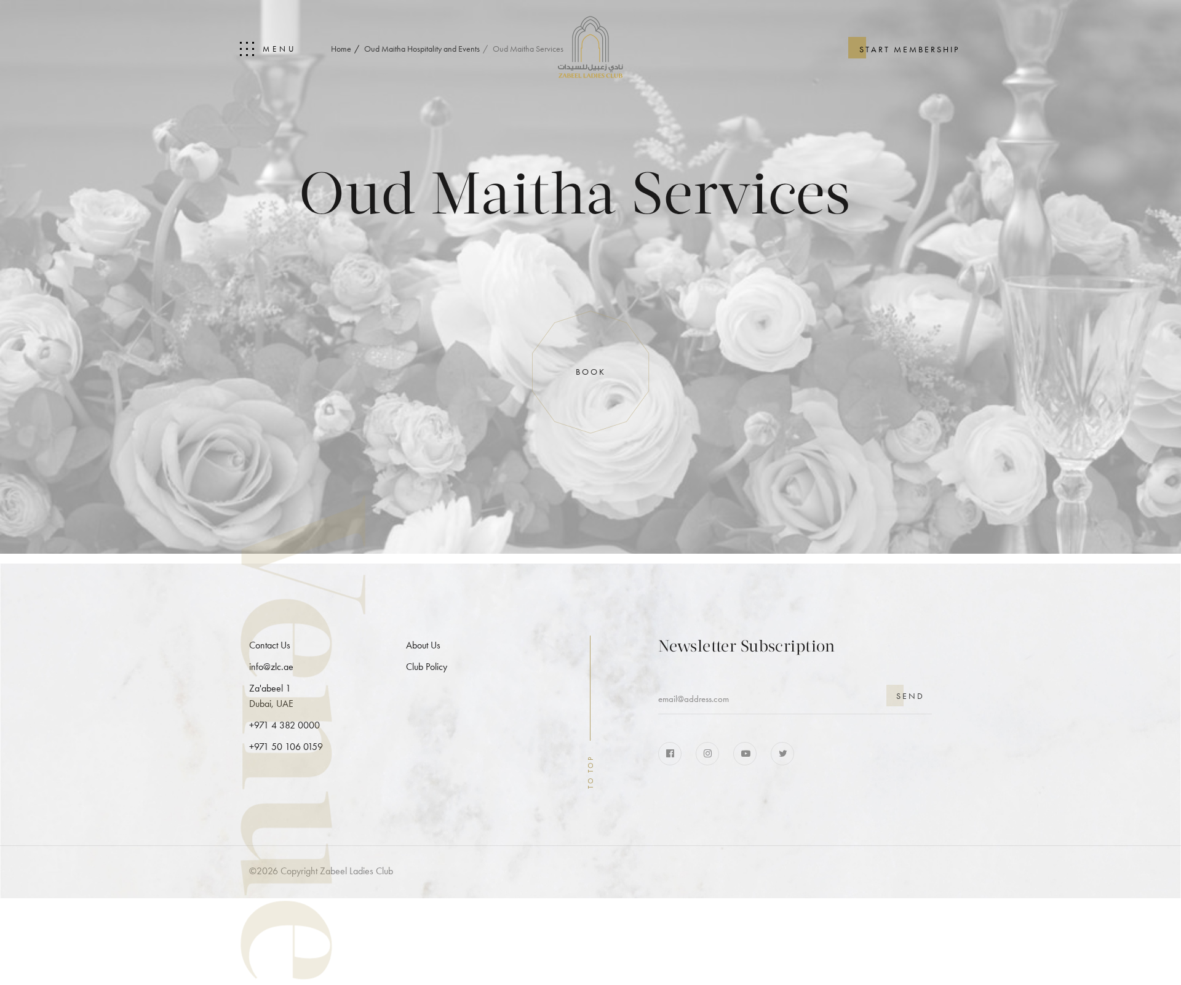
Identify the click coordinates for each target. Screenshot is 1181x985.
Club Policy (426, 666)
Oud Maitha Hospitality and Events (422, 49)
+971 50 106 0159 (286, 746)
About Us (423, 645)
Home (341, 49)
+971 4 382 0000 (284, 725)
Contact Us (269, 645)
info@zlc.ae (271, 666)
